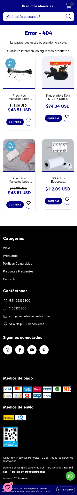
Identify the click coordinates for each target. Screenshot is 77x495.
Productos (10, 256)
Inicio (6, 248)
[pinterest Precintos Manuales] (44, 349)
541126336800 (19, 300)
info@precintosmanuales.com (29, 316)
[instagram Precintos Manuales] (7, 349)
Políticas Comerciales (17, 263)
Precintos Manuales (37, 6)
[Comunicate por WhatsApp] (70, 476)
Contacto (9, 279)
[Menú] (7, 6)
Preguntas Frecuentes (18, 271)
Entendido (65, 489)
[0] (68, 7)
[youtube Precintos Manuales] (32, 349)
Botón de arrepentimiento (28, 471)
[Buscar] (69, 16)
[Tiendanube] (16, 478)
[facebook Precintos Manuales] (19, 349)
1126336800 (17, 308)
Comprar (53, 201)
